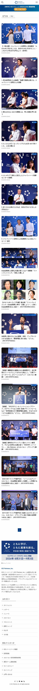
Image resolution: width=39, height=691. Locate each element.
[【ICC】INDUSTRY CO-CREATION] (19, 2)
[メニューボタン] (36, 2)
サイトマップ (8, 670)
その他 (6, 634)
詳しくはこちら (20, 9)
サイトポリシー (9, 666)
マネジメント (8, 622)
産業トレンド (8, 626)
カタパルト (7, 618)
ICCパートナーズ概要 (11, 649)
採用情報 (6, 653)
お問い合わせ (8, 674)
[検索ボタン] (2, 2)
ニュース (6, 614)
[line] (19, 681)
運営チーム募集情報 (10, 662)
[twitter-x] (17, 681)
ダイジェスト (8, 605)
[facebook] (15, 681)
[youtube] (22, 681)
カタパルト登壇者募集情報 (12, 658)
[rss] (24, 681)
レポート (6, 609)
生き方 (6, 630)
